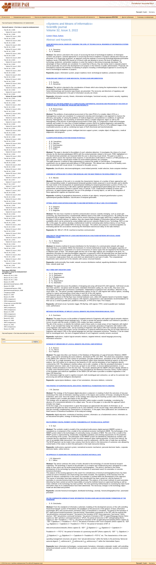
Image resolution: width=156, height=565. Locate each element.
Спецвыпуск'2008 (9, 292)
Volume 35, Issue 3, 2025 (12, 45)
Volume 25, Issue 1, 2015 (12, 224)
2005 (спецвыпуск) (10, 307)
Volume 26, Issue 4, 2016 (12, 195)
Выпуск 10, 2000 (9, 329)
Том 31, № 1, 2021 (9, 120)
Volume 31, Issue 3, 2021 (12, 113)
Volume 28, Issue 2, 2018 (12, 169)
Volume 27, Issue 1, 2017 (12, 190)
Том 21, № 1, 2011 (9, 265)
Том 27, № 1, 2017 (9, 188)
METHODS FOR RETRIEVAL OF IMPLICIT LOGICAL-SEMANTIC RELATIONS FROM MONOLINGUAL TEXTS (80, 311)
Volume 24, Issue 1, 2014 (12, 242)
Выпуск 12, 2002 (9, 320)
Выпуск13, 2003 (9, 318)
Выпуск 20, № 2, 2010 (10, 277)
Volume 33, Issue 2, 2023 (12, 83)
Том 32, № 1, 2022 (9, 103)
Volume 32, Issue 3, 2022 (12, 96)
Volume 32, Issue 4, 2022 (12, 92)
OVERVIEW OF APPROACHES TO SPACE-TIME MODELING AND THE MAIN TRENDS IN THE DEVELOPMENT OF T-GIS (83, 174)
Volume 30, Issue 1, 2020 (12, 139)
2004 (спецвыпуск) (10, 314)
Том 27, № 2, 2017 (9, 184)
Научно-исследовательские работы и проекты (48, 17)
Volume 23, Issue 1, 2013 (12, 250)
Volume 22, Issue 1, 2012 (12, 259)
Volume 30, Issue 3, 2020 (12, 130)
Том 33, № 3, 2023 (9, 77)
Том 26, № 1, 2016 (9, 205)
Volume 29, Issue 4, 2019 (12, 143)
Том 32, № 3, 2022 (9, 94)
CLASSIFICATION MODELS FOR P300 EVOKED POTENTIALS (65, 138)
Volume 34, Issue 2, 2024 (12, 66)
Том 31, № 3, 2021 (9, 111)
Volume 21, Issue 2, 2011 (12, 263)
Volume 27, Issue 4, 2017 (12, 177)
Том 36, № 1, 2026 (9, 34)
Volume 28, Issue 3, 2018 (12, 165)
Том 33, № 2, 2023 (9, 81)
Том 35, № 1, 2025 (9, 51)
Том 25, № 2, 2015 (9, 218)
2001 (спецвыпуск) (10, 327)
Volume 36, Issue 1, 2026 (12, 36)
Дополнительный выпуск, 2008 (13, 290)
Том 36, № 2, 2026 (9, 30)
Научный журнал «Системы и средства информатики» (20, 27)
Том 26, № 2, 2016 (9, 201)
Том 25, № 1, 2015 (9, 222)
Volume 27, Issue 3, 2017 (12, 182)
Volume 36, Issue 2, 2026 (12, 32)
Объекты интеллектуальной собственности (81, 17)
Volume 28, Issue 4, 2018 (12, 160)
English (145, 12)
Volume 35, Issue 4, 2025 (12, 40)
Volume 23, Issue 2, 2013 (12, 246)
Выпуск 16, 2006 (9, 297)
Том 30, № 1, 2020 (9, 137)
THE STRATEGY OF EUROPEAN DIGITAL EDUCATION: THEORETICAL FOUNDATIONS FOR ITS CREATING (80, 386)
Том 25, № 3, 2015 (9, 214)
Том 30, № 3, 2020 (9, 128)
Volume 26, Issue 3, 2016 (12, 199)
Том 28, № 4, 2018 (9, 158)
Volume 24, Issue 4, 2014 (12, 229)
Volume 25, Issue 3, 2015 (12, 216)
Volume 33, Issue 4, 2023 (12, 75)
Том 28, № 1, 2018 (9, 171)
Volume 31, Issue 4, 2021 (12, 109)
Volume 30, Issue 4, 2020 (12, 126)
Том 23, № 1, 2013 (9, 248)
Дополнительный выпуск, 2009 (13, 284)
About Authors (58, 36)
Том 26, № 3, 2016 (9, 197)
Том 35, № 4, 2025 (9, 38)
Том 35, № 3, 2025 (9, 43)
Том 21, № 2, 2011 (9, 261)
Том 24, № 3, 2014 (9, 231)
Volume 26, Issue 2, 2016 (12, 203)
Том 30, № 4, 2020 (9, 124)
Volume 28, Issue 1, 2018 (12, 173)
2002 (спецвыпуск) (10, 322)
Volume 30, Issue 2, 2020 (12, 135)
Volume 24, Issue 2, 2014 (12, 237)
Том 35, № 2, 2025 (9, 47)
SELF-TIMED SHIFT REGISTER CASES (58, 269)
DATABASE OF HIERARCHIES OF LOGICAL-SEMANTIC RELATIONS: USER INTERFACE (74, 344)
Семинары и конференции (145, 17)
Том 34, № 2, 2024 (9, 64)
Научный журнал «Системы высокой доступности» (18, 333)
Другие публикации (128, 17)
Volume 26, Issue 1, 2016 (12, 207)
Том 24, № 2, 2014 (9, 235)
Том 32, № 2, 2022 (9, 98)
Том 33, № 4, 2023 (9, 72)
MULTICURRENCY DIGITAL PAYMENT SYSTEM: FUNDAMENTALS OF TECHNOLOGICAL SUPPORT (77, 422)
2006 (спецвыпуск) (10, 299)
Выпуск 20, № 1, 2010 (10, 279)
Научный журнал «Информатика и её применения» (18, 23)
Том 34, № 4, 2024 (9, 55)
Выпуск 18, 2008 (9, 286)
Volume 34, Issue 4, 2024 (12, 58)
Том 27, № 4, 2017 (9, 175)
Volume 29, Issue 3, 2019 (12, 147)
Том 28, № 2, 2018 (9, 167)
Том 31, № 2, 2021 (9, 115)
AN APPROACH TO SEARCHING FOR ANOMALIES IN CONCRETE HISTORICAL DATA (73, 454)
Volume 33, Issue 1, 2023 (12, 87)
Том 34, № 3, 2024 (9, 60)
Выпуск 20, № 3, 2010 (10, 275)
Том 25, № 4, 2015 (9, 209)
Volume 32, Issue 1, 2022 (12, 105)
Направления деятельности (22, 17)
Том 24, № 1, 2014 (9, 240)
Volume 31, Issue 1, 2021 (12, 122)
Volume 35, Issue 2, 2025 (12, 49)
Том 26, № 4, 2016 (9, 192)
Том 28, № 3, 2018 (9, 162)
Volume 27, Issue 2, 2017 (12, 186)
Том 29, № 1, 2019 (9, 154)
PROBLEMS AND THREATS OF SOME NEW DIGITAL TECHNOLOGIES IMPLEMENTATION (74, 78)
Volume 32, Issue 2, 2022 (12, 100)
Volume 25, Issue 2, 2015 (12, 220)
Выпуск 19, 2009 (9, 282)
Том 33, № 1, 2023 (9, 85)
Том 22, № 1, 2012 (9, 257)
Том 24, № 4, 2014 (9, 227)
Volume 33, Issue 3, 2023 (12, 79)
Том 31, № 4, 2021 (9, 107)
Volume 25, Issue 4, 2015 (12, 212)
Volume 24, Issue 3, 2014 (12, 233)
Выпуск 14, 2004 (9, 312)
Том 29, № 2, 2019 (9, 150)
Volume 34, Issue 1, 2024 (12, 70)
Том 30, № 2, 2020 (9, 132)
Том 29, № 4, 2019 (9, 141)
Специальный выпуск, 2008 (12, 288)
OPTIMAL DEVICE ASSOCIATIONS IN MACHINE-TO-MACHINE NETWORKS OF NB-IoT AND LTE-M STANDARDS (81, 203)
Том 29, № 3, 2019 (9, 145)
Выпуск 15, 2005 (9, 305)
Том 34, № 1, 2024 (9, 68)
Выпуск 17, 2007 (9, 294)
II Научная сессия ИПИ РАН (12, 303)
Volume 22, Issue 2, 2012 (12, 254)
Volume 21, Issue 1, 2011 (12, 267)
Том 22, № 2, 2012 (9, 252)
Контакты (152, 12)
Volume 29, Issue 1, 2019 (12, 156)
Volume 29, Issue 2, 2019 (12, 152)
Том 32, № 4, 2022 (9, 90)
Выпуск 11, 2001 (9, 324)
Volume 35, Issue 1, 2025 (12, 53)
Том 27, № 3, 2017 (9, 180)
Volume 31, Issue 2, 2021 (12, 117)
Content (49, 36)
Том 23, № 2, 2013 (9, 244)
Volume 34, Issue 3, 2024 (12, 62)
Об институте (5, 17)
